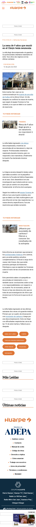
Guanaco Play (26, 500)
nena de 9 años (10, 334)
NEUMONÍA (8, 353)
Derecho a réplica (18, 455)
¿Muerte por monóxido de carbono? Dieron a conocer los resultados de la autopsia (25, 236)
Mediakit (18, 474)
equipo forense (25, 193)
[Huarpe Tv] (11, 2)
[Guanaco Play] (31, 2)
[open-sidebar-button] (3, 8)
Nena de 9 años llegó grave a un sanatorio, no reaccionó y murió (26, 129)
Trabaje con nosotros (18, 462)
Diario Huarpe (8, 493)
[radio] (26, 2)
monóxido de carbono (14, 316)
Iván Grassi (9, 346)
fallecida (22, 346)
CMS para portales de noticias (20, 508)
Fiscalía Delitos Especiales (14, 340)
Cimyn (24, 334)
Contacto (18, 443)
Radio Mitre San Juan (12, 500)
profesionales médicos (14, 255)
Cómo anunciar (18, 458)
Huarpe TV (18, 493)
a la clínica (24, 143)
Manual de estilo (18, 447)
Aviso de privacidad (18, 466)
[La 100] (22, 2)
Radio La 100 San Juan (17, 496)
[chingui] (18, 2)
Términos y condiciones (18, 470)
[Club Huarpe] (4, 2)
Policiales (7, 40)
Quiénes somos (18, 439)
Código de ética (18, 451)
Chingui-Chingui (18, 503)
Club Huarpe (28, 493)
